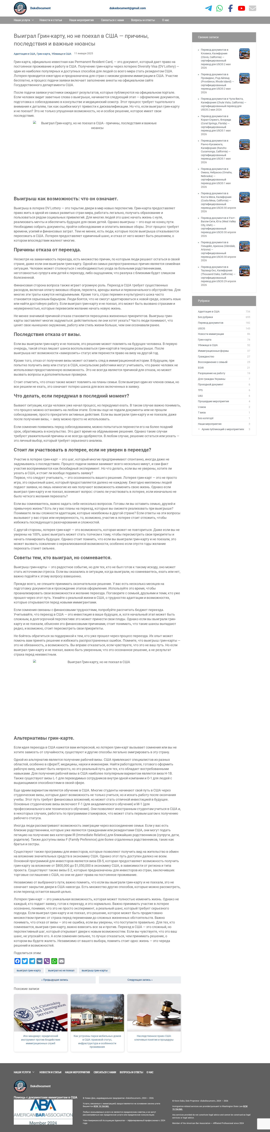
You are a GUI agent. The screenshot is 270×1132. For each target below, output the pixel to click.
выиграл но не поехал (61, 970)
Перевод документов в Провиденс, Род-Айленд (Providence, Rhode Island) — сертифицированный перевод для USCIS (217, 81)
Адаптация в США (24, 53)
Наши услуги (22, 20)
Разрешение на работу (211, 373)
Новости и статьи (50, 20)
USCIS (201, 328)
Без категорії (205, 418)
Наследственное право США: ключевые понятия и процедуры (154, 1038)
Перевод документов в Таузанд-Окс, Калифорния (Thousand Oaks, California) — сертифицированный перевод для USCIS (218, 274)
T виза (202, 412)
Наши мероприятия (81, 20)
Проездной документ (210, 384)
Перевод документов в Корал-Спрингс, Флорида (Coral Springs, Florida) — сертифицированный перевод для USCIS (216, 123)
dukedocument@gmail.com (127, 8)
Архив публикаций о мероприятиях (223, 429)
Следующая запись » (140, 979)
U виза (202, 407)
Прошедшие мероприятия (213, 401)
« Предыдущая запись (54, 979)
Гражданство (206, 356)
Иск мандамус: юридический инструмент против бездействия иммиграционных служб (40, 1040)
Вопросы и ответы (143, 20)
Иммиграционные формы (213, 350)
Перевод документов (210, 322)
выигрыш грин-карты (95, 970)
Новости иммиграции (211, 333)
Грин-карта (43, 53)
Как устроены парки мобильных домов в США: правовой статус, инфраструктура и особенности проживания (97, 1041)
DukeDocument (40, 8)
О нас (165, 20)
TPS (200, 390)
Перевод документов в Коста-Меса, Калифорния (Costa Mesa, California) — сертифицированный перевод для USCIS (216, 200)
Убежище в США (61, 53)
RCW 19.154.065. (101, 1106)
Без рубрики (205, 317)
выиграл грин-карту (29, 970)
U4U (200, 395)
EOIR (201, 367)
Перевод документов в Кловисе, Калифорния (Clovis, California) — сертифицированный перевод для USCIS (214, 57)
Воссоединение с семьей (212, 362)
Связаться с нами (112, 20)
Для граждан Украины (211, 378)
